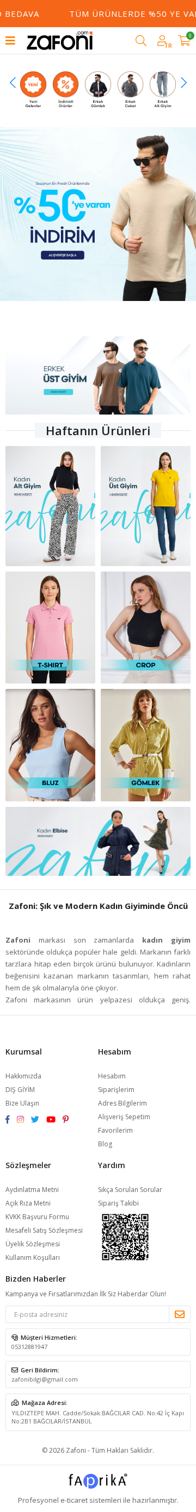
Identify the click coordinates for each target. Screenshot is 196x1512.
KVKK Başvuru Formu (37, 1216)
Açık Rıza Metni (28, 1203)
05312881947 (29, 1346)
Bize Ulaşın (22, 1103)
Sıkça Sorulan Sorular (130, 1189)
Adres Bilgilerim (122, 1103)
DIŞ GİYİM (20, 1089)
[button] (12, 83)
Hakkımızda (23, 1076)
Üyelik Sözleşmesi (32, 1244)
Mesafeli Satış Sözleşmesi (44, 1230)
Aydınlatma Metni (32, 1189)
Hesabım (112, 1076)
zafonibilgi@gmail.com (44, 1379)
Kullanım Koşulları (32, 1257)
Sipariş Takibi (118, 1203)
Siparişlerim (116, 1089)
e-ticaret (74, 1500)
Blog (105, 1144)
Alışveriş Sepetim (124, 1116)
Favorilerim (115, 1130)
